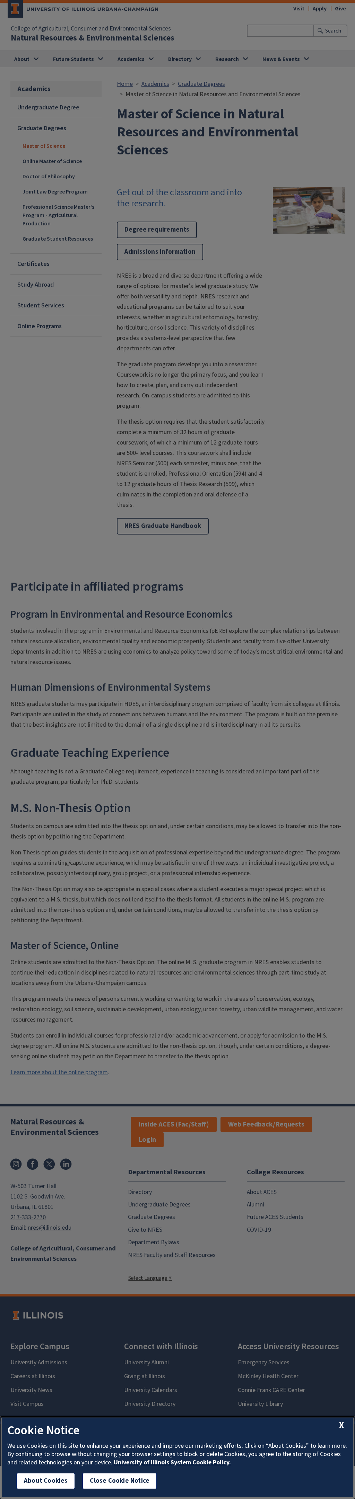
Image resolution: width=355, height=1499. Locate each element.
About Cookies (46, 1480)
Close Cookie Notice (119, 1480)
